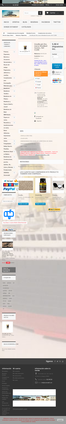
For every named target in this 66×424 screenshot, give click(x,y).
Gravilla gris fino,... (7, 334)
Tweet (38, 78)
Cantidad (54, 54)
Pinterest (38, 87)
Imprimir (39, 121)
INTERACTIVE (6, 295)
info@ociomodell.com (46, 382)
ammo (4, 306)
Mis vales (15, 380)
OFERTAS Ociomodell (7, 174)
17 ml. (4, 301)
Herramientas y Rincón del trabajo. (8, 65)
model (10, 306)
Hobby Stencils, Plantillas (8, 148)
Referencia (37, 53)
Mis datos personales (18, 378)
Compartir (38, 81)
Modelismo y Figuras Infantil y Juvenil (8, 104)
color (10, 298)
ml (13, 283)
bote (4, 283)
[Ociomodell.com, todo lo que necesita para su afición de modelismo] (33, 1)
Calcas (5, 141)
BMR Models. (7, 114)
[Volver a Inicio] (4, 33)
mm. (4, 303)
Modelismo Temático (7, 92)
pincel (10, 290)
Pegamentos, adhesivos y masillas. (7, 72)
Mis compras (16, 371)
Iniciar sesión (59, 5)
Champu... (55, 195)
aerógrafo (5, 285)
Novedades (5, 371)
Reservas (34, 22)
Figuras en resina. (6, 119)
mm (13, 295)
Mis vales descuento (18, 373)
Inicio (6, 22)
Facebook (46, 22)
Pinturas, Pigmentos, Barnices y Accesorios (7, 55)
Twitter (56, 22)
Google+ (38, 84)
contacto (33, 15)
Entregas (4, 383)
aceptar (60, 420)
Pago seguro (5, 395)
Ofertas (15, 22)
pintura (9, 283)
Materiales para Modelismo (8, 87)
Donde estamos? (11, 27)
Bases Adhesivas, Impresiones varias (7, 134)
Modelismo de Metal (7, 111)
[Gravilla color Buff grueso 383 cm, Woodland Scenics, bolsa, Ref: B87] (26, 185)
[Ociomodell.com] (11, 13)
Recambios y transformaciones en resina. (8, 125)
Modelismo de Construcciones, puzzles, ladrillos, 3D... (8, 160)
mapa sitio (39, 15)
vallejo (4, 293)
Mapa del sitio (6, 405)
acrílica (5, 290)
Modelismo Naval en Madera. (8, 153)
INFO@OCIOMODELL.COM (42, 155)
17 (3, 308)
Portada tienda (7, 170)
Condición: (37, 56)
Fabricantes (8, 195)
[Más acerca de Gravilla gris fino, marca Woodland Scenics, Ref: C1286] (7, 326)
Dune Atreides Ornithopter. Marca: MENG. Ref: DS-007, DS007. (8, 254)
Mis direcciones (17, 375)
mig (8, 303)
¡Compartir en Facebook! (39, 117)
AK (9, 293)
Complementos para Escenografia (8, 80)
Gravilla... (21, 195)
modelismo (6, 288)
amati (9, 301)
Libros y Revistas (8, 167)
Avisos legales (6, 385)
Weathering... (39, 195)
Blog (25, 22)
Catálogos (26, 27)
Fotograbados (7, 143)
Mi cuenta (16, 368)
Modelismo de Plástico (7, 98)
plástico (5, 298)
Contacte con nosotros (38, 5)
